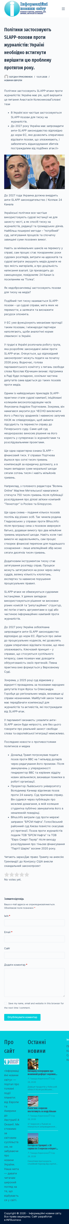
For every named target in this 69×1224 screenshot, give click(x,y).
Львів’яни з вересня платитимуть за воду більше (42, 1110)
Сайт (7, 948)
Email (8, 932)
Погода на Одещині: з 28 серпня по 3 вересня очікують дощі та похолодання (42, 1148)
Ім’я (7, 915)
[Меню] (63, 8)
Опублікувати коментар (22, 1017)
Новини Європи (13, 80)
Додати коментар (15, 964)
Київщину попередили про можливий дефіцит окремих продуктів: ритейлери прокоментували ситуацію (42, 1076)
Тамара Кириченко (39, 1078)
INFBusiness (13, 1219)
